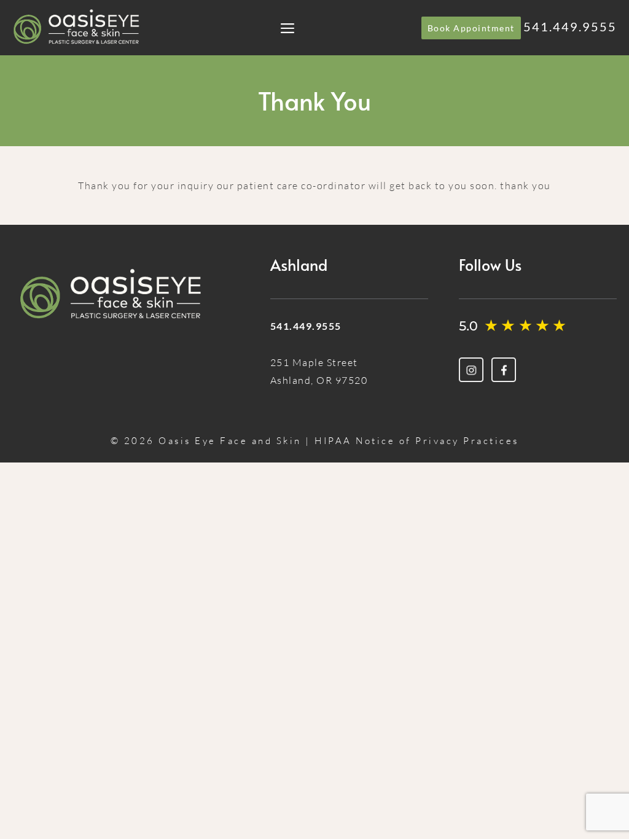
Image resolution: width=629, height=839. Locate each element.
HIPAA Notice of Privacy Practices (416, 441)
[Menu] (287, 27)
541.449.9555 (570, 26)
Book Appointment (471, 28)
